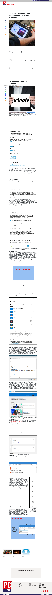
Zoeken (44, 0)
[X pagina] (42, 591)
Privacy (20, 586)
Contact (37, 0)
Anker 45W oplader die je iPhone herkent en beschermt (16, 558)
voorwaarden (42, 594)
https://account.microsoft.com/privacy (16, 421)
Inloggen (47, 0)
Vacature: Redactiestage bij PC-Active (7, 558)
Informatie (20, 585)
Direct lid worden (10, 4)
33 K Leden (33, 0)
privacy (47, 594)
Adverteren (20, 584)
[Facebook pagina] (40, 591)
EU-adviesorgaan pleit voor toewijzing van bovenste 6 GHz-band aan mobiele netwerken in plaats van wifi (26, 559)
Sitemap (30, 583)
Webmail (40, 0)
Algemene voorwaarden (32, 585)
